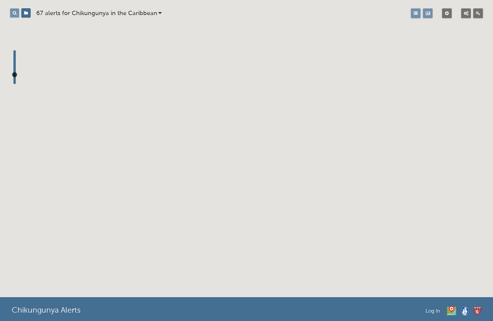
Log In (433, 311)
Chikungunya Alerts (46, 310)
